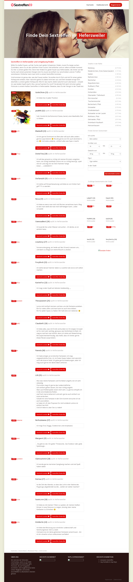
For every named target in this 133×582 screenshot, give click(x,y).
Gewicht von (92, 150)
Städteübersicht (102, 5)
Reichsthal (104, 80)
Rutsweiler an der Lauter (104, 113)
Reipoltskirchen (104, 83)
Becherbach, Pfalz (104, 104)
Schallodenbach (104, 110)
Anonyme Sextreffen (106, 560)
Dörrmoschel (104, 98)
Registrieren (116, 5)
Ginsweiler (104, 107)
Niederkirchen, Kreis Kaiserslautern (104, 71)
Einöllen (104, 89)
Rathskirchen (104, 77)
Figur (90, 158)
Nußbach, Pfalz (104, 86)
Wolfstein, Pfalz (104, 116)
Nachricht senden (42, 105)
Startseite (90, 5)
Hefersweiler (60, 92)
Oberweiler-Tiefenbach (104, 95)
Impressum (108, 579)
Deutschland (22, 551)
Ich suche (91, 136)
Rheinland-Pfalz (33, 551)
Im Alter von (92, 143)
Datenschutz (118, 579)
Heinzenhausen (104, 125)
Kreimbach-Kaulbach (104, 122)
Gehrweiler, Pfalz (104, 119)
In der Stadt (92, 166)
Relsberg (104, 68)
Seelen (104, 74)
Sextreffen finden (57, 105)
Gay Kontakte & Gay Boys (108, 562)
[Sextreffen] (22, 5)
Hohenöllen (104, 92)
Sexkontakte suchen (113, 174)
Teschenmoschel (104, 101)
